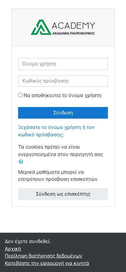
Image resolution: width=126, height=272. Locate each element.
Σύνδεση (63, 113)
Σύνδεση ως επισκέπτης (63, 194)
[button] (22, 162)
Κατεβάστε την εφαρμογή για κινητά (47, 263)
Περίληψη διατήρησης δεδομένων (43, 256)
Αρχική (13, 249)
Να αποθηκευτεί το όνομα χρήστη (62, 95)
